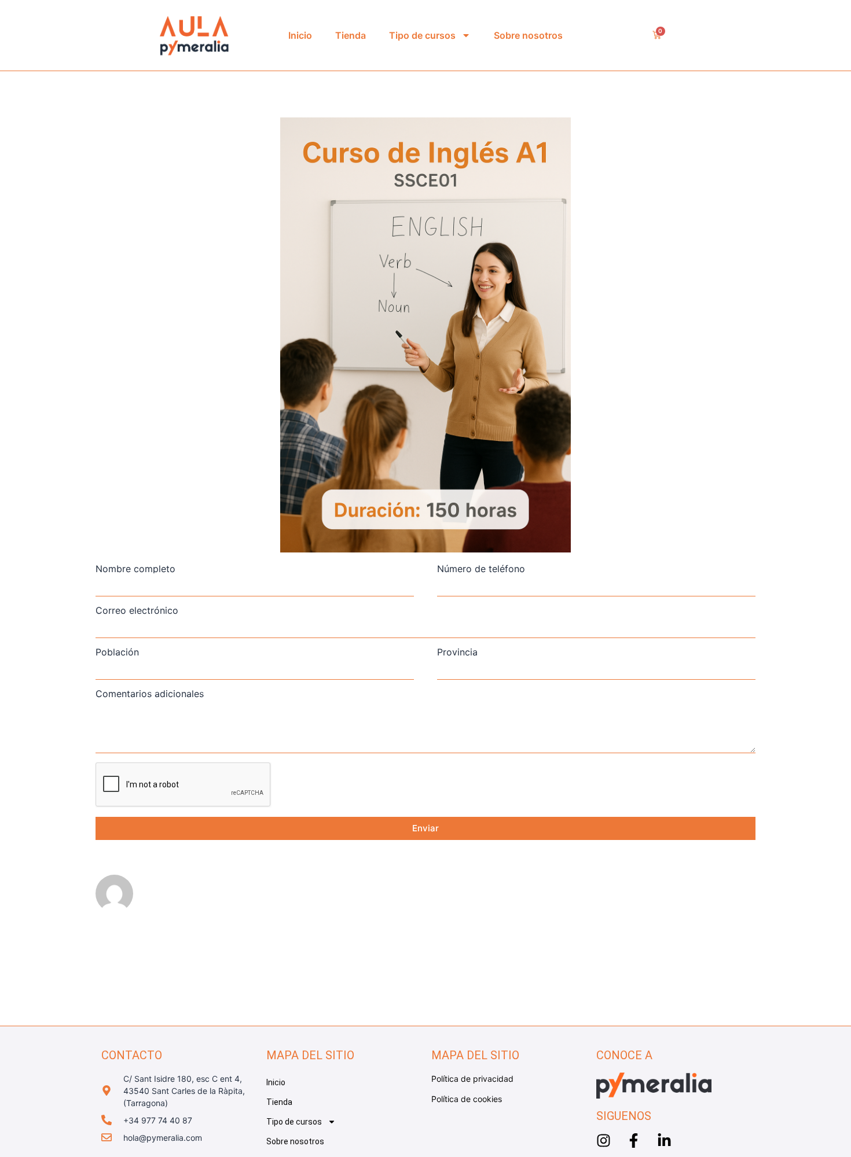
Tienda (350, 35)
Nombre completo (135, 568)
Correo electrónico (137, 610)
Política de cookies (466, 1099)
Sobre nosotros (528, 35)
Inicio (300, 35)
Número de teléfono (481, 568)
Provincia (457, 652)
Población (117, 652)
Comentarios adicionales (150, 693)
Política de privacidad (472, 1079)
